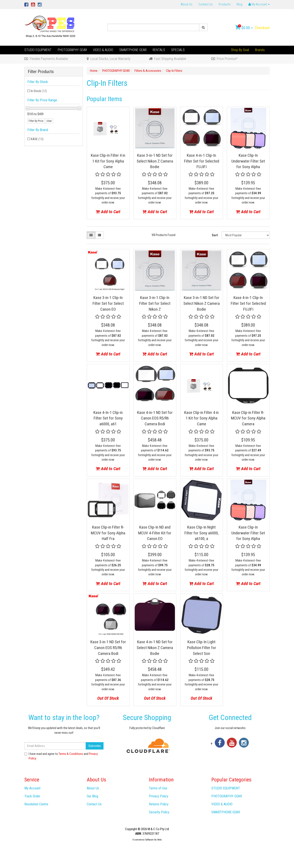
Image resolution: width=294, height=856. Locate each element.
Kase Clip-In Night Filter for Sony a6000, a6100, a (201, 533)
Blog (239, 4)
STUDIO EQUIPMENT (38, 50)
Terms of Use (158, 788)
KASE (37, 139)
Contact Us (205, 4)
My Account (32, 788)
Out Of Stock (108, 698)
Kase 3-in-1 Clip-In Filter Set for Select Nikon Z (154, 303)
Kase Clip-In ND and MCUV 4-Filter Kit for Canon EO (154, 533)
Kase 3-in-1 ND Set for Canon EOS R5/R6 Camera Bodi (108, 647)
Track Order (32, 796)
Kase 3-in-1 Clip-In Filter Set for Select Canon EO (108, 303)
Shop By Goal (240, 50)
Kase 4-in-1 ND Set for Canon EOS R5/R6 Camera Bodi (155, 418)
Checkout (262, 27)
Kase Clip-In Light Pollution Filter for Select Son (201, 647)
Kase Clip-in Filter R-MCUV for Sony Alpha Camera (248, 418)
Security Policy (159, 812)
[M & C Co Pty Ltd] (50, 27)
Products (225, 4)
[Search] (203, 27)
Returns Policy (159, 804)
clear (49, 120)
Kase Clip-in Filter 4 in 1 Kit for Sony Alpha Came (108, 161)
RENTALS (159, 50)
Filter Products (41, 71)
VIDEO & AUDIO (103, 50)
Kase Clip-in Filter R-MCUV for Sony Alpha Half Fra (108, 533)
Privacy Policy (158, 796)
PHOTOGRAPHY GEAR (72, 50)
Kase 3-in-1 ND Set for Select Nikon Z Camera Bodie (155, 161)
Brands (260, 50)
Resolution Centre (36, 804)
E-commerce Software (143, 839)
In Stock (39, 91)
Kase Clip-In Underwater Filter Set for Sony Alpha (248, 161)
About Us (186, 4)
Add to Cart (110, 211)
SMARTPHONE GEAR (133, 50)
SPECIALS (178, 50)
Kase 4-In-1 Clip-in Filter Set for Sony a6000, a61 (108, 418)
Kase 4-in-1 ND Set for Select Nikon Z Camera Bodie (155, 647)
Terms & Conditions (71, 754)
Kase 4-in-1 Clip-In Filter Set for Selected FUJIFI (201, 161)
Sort (215, 235)
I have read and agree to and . (63, 756)
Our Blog (92, 796)
